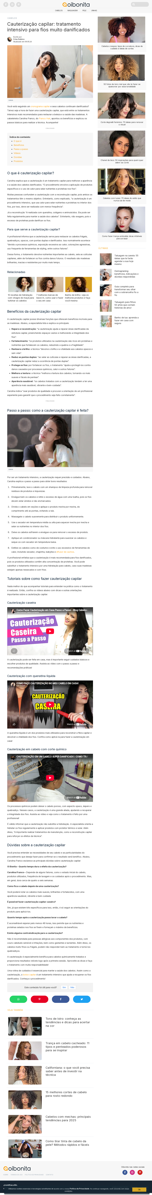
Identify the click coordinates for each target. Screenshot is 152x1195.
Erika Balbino (19, 39)
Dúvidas (18, 157)
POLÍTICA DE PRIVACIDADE (34, 1175)
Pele (84, 10)
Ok (139, 1190)
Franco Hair (44, 118)
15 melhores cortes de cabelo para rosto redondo (66, 1093)
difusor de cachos (65, 552)
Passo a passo (21, 149)
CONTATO (49, 1175)
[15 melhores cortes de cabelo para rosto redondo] (25, 1099)
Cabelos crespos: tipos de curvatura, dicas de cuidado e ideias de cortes (122, 47)
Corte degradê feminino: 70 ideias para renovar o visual (122, 123)
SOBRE (5, 1175)
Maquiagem (73, 10)
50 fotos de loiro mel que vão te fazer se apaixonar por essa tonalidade (122, 85)
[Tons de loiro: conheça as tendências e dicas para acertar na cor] (25, 1026)
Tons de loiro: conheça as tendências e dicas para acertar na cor (68, 1022)
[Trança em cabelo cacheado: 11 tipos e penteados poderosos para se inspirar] (25, 1050)
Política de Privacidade (79, 1189)
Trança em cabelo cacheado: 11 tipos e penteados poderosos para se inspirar (67, 1046)
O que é (17, 141)
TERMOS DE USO (16, 1175)
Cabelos (59, 10)
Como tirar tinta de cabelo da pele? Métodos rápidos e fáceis (67, 1142)
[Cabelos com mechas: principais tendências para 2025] (25, 1124)
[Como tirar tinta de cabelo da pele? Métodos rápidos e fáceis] (25, 1148)
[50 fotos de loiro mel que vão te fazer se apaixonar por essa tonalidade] (122, 68)
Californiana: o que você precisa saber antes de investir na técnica (68, 1071)
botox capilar (29, 974)
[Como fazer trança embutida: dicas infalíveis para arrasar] (122, 220)
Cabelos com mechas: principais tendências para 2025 (68, 1118)
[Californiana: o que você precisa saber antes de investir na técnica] (25, 1075)
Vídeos (17, 153)
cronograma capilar (40, 106)
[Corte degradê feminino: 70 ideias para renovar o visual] (122, 106)
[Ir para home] (76, 4)
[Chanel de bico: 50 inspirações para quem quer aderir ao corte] (122, 144)
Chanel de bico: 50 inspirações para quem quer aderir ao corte (122, 161)
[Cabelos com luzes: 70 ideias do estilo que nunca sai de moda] (122, 182)
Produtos (18, 161)
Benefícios (19, 145)
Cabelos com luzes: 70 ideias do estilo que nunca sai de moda (122, 199)
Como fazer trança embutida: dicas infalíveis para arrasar (122, 237)
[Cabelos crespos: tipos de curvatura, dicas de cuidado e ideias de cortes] (122, 30)
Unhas (94, 10)
